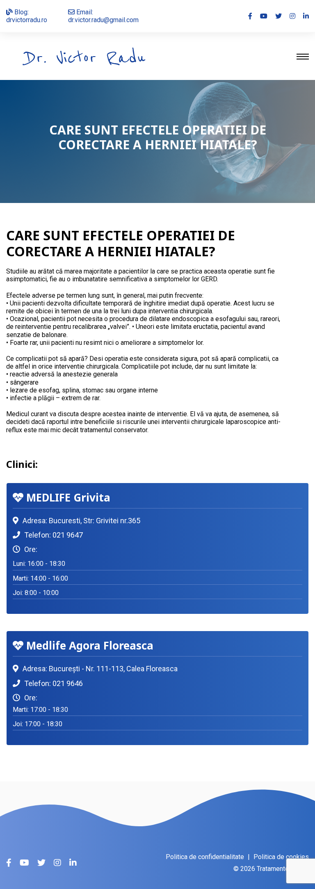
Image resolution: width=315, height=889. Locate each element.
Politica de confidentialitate (205, 857)
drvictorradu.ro (26, 20)
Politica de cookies (281, 857)
